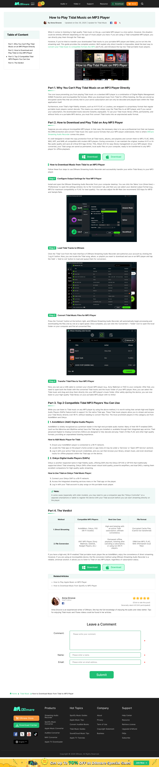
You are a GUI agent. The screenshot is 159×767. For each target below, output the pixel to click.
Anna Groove (56, 23)
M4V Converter (51, 737)
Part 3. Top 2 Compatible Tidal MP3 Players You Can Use (20, 57)
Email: (61, 662)
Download (116, 156)
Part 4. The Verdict (16, 63)
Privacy (100, 720)
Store (133, 4)
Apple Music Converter (54, 728)
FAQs (124, 733)
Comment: (59, 633)
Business (100, 733)
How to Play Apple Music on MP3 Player (70, 582)
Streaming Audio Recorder (51, 716)
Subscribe (126, 738)
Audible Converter (52, 733)
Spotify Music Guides (78, 715)
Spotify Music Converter (50, 723)
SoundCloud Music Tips (79, 733)
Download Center (28, 725)
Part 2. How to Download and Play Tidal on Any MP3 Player (20, 51)
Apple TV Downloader (54, 742)
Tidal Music (102, 23)
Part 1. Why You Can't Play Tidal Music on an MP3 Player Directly (21, 45)
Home (14, 694)
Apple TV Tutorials (77, 738)
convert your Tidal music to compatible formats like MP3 (71, 47)
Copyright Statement (105, 729)
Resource (104, 4)
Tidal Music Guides (77, 729)
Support (90, 4)
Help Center (127, 715)
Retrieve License (128, 724)
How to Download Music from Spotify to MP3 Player (75, 586)
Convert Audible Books (79, 724)
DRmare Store (26, 718)
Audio (63, 4)
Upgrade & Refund (129, 729)
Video (76, 4)
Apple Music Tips (77, 720)
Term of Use (102, 724)
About (99, 715)
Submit (101, 675)
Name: (61, 655)
